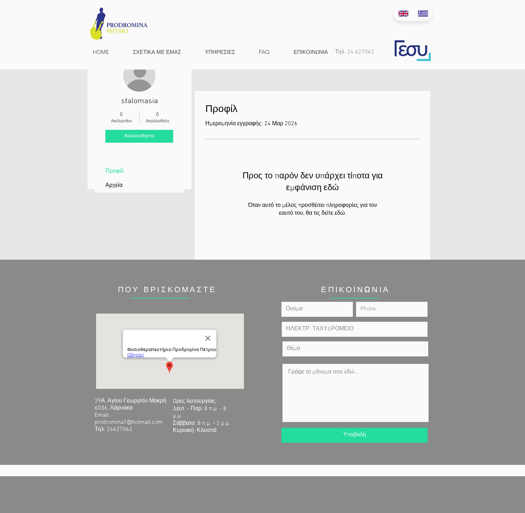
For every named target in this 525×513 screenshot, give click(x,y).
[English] (402, 13)
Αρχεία (113, 185)
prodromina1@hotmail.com (128, 422)
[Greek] (422, 13)
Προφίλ (114, 171)
